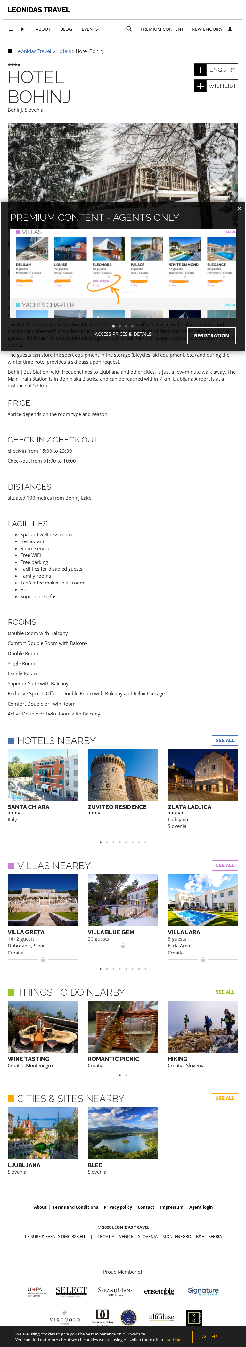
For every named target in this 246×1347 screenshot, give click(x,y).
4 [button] (136, 326)
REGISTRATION (211, 335)
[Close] (239, 208)
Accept (210, 1336)
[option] (123, 285)
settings (174, 1340)
